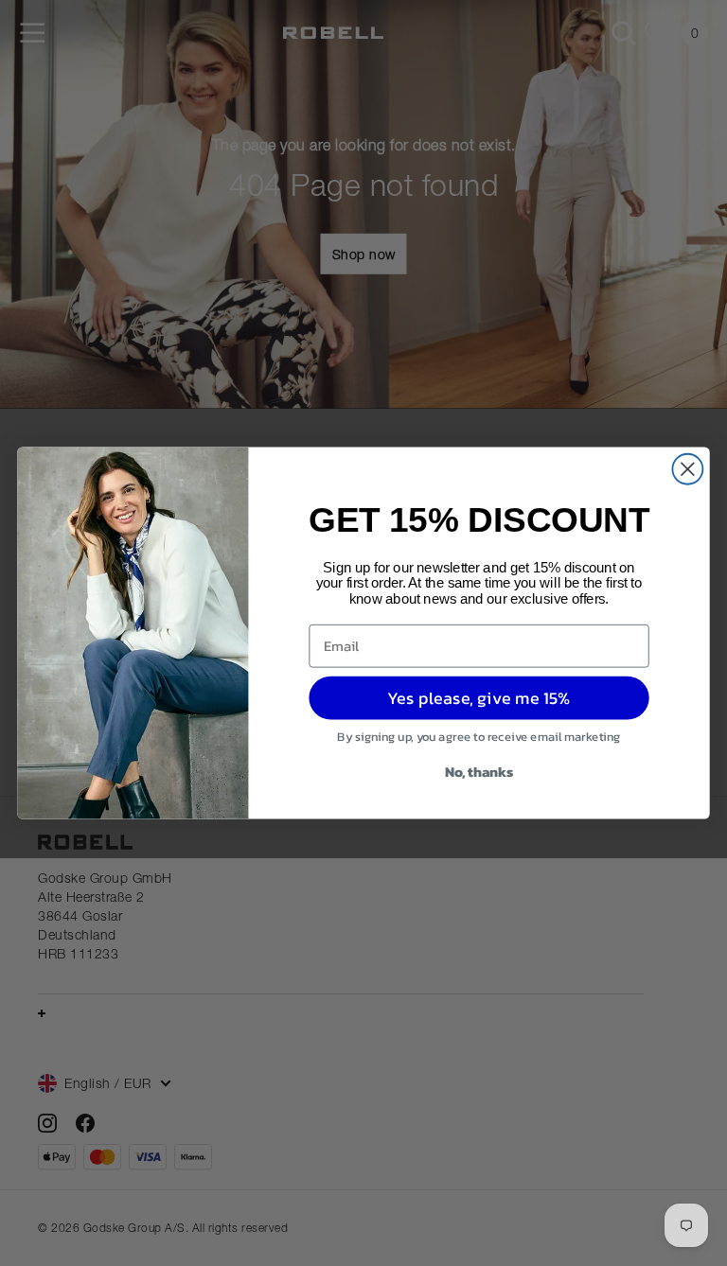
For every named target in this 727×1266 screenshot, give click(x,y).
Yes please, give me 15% (479, 698)
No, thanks (479, 771)
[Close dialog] (687, 469)
